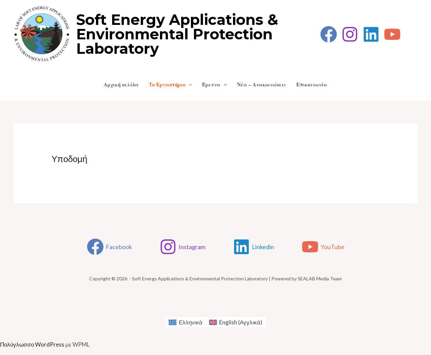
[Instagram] (349, 34)
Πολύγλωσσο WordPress (32, 344)
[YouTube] (392, 34)
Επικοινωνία (311, 84)
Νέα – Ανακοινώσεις (261, 84)
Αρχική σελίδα (121, 84)
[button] (189, 84)
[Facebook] (328, 34)
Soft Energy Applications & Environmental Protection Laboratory (177, 34)
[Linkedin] (371, 34)
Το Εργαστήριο (167, 84)
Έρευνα (211, 84)
